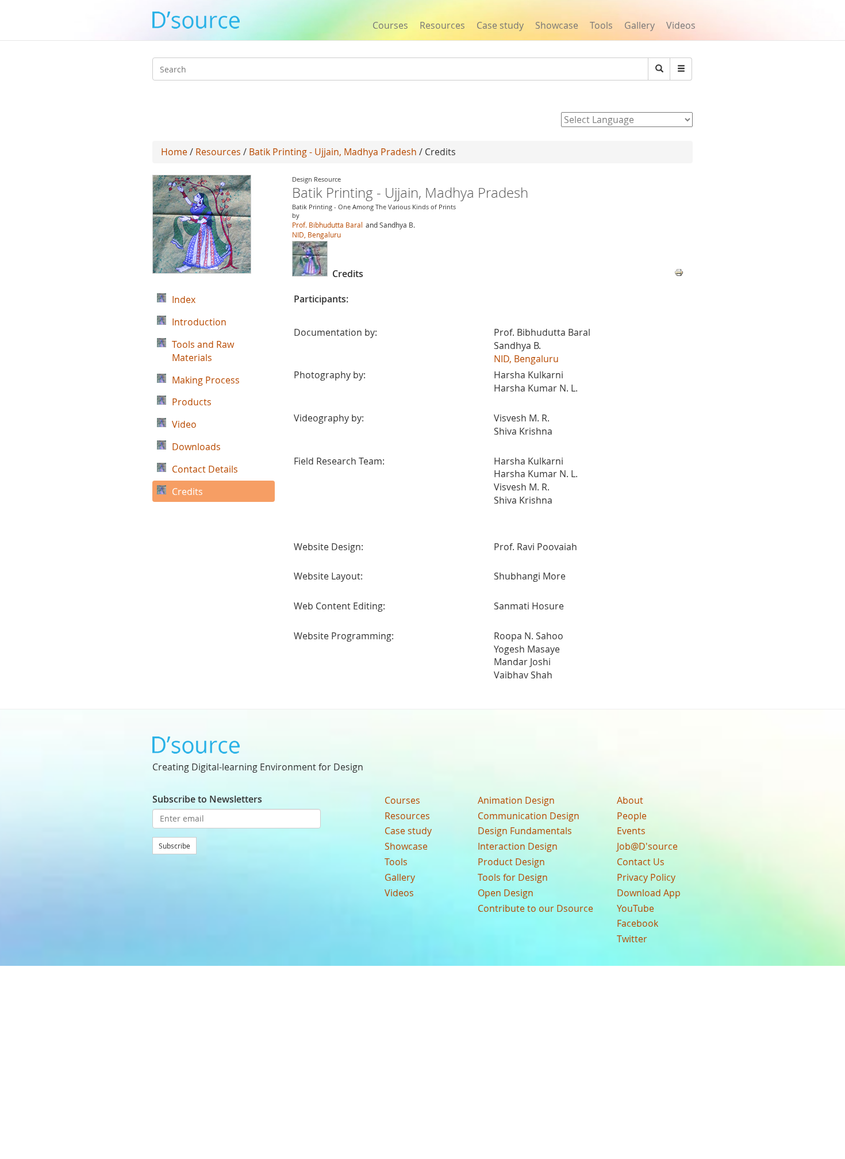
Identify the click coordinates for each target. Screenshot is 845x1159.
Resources (442, 25)
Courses (390, 25)
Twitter (632, 938)
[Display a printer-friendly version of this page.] (678, 271)
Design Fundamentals (525, 830)
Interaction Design (518, 846)
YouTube (635, 908)
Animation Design (516, 800)
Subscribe (174, 845)
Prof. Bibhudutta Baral (327, 224)
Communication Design (528, 815)
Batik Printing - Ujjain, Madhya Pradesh (333, 151)
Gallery (639, 25)
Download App (649, 892)
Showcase (556, 25)
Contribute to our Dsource (535, 908)
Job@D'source (647, 846)
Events (631, 830)
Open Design (505, 892)
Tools (601, 25)
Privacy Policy (646, 877)
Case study (500, 25)
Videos (681, 25)
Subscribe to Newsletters (207, 799)
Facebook (637, 923)
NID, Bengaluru (316, 234)
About (630, 800)
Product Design (511, 861)
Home (174, 151)
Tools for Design (513, 877)
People (632, 815)
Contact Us (641, 861)
